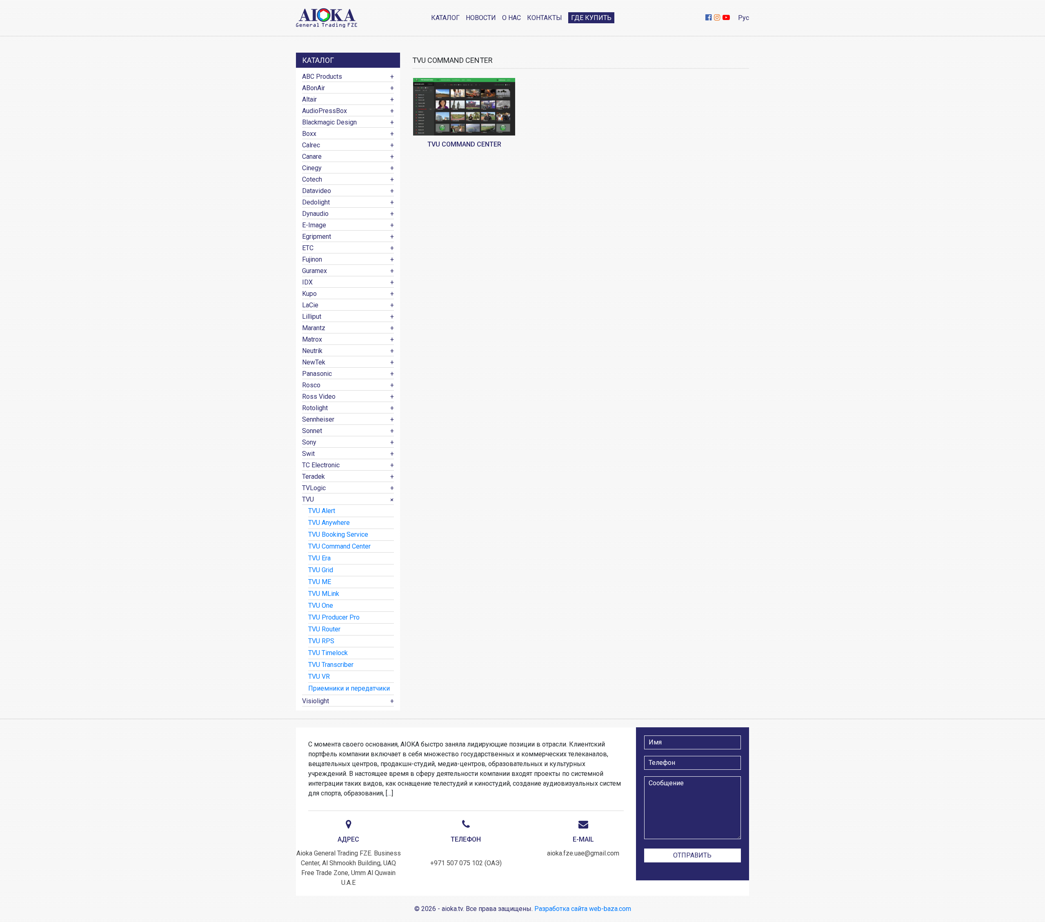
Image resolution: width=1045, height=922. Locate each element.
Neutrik (312, 351)
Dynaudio (315, 214)
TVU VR (319, 676)
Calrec (311, 145)
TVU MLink (323, 594)
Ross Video (319, 396)
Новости (481, 18)
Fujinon (312, 259)
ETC (308, 248)
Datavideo (316, 191)
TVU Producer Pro (334, 617)
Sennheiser (318, 419)
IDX (307, 282)
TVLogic (314, 488)
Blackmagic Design (329, 122)
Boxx (309, 134)
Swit (308, 454)
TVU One (320, 605)
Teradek (313, 476)
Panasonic (317, 374)
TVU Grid (320, 570)
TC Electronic (321, 465)
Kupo (309, 294)
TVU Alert (321, 511)
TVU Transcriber (331, 665)
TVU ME (319, 582)
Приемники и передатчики (349, 688)
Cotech (312, 179)
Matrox (312, 339)
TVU (308, 499)
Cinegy (312, 168)
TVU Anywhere (329, 523)
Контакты (544, 18)
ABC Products (322, 76)
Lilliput (311, 316)
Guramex (314, 271)
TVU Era (319, 558)
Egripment (316, 236)
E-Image (314, 225)
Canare (312, 156)
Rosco (311, 385)
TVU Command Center (339, 546)
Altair (309, 99)
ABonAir (313, 88)
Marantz (313, 328)
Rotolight (315, 408)
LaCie (310, 305)
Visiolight (315, 701)
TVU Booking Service (338, 534)
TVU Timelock (328, 653)
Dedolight (316, 202)
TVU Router (324, 629)
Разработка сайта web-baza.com (582, 909)
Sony (309, 442)
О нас (511, 18)
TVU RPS (321, 641)
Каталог (445, 18)
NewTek (313, 362)
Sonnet (312, 431)
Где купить (591, 18)
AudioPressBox (324, 111)
